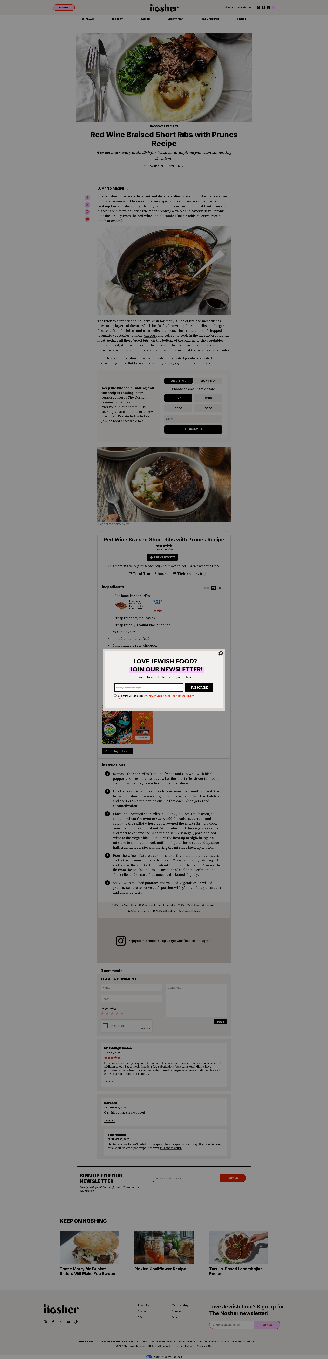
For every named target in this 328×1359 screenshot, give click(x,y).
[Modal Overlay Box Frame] (164, 680)
